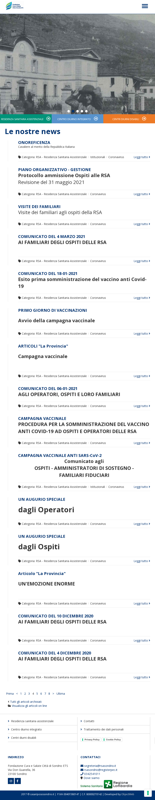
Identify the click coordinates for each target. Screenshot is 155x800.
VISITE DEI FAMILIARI (39, 206)
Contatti (88, 721)
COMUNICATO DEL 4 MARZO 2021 (51, 236)
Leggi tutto (141, 157)
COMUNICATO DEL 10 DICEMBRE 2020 (55, 616)
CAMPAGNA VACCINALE (42, 418)
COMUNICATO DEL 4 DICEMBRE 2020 (54, 653)
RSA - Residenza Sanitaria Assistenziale (61, 157)
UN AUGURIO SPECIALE (41, 499)
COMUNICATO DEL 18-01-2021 (48, 273)
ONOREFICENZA (34, 142)
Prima (10, 693)
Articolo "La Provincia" (42, 573)
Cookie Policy (113, 739)
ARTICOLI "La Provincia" (43, 346)
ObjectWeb (127, 794)
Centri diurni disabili (125, 119)
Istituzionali (97, 157)
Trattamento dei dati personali (103, 729)
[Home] (14, 7)
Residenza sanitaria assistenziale (22, 119)
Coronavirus (116, 157)
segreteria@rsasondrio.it (99, 766)
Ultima (61, 693)
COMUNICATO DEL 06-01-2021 (48, 388)
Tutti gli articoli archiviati (26, 702)
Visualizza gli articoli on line (29, 706)
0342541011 (91, 774)
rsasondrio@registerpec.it (100, 770)
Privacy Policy (92, 739)
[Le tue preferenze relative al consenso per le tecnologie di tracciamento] (148, 793)
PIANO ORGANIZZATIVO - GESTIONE (54, 169)
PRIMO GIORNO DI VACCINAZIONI (52, 310)
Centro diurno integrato (74, 119)
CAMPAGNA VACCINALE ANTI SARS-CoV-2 (60, 455)
